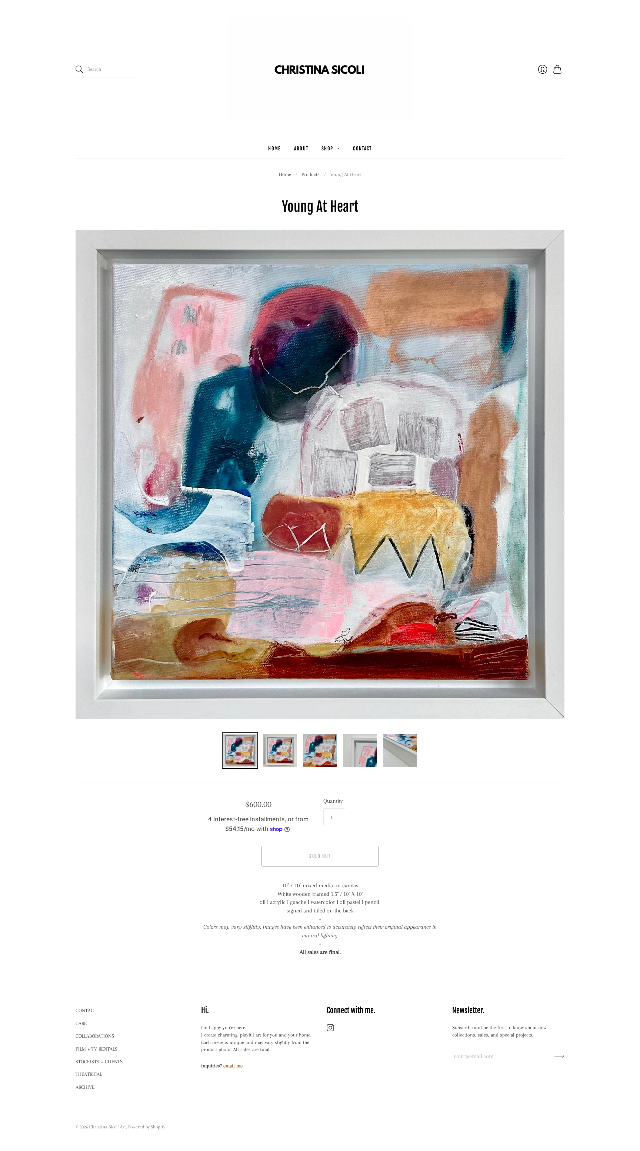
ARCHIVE (85, 1087)
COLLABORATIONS (95, 1036)
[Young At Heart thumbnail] (240, 750)
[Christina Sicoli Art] (320, 69)
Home (285, 174)
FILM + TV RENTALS (96, 1049)
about (301, 149)
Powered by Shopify (146, 1127)
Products (310, 174)
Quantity (333, 801)
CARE (81, 1023)
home (274, 149)
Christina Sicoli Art (107, 1127)
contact (362, 149)
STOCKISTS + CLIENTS (99, 1061)
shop (327, 149)
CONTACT (86, 1010)
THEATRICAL (89, 1074)
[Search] (79, 69)
